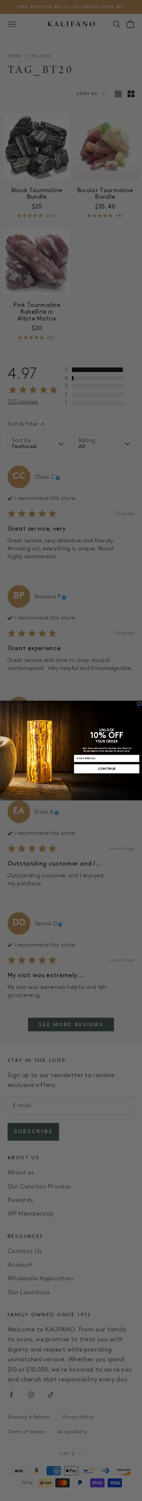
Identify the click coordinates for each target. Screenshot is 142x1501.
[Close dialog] (139, 703)
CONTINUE (106, 768)
